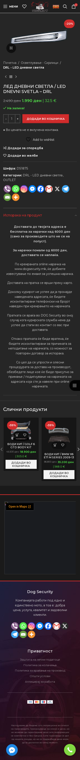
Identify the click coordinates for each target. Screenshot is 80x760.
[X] (64, 626)
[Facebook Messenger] (32, 189)
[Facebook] (40, 189)
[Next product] (16, 76)
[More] (15, 197)
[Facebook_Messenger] (12, 750)
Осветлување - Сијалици (39, 63)
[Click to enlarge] (11, 48)
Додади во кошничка (46, 118)
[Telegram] (65, 189)
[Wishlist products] (24, 6)
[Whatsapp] (15, 189)
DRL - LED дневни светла (23, 67)
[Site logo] (40, 6)
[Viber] (7, 189)
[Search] (65, 6)
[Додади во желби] (25, 435)
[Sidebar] (74, 385)
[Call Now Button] (70, 750)
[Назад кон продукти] (10, 76)
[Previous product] (5, 76)
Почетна (9, 63)
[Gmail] (49, 189)
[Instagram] (24, 189)
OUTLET (9, 180)
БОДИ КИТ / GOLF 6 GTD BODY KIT (21, 445)
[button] (17, 435)
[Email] (7, 197)
